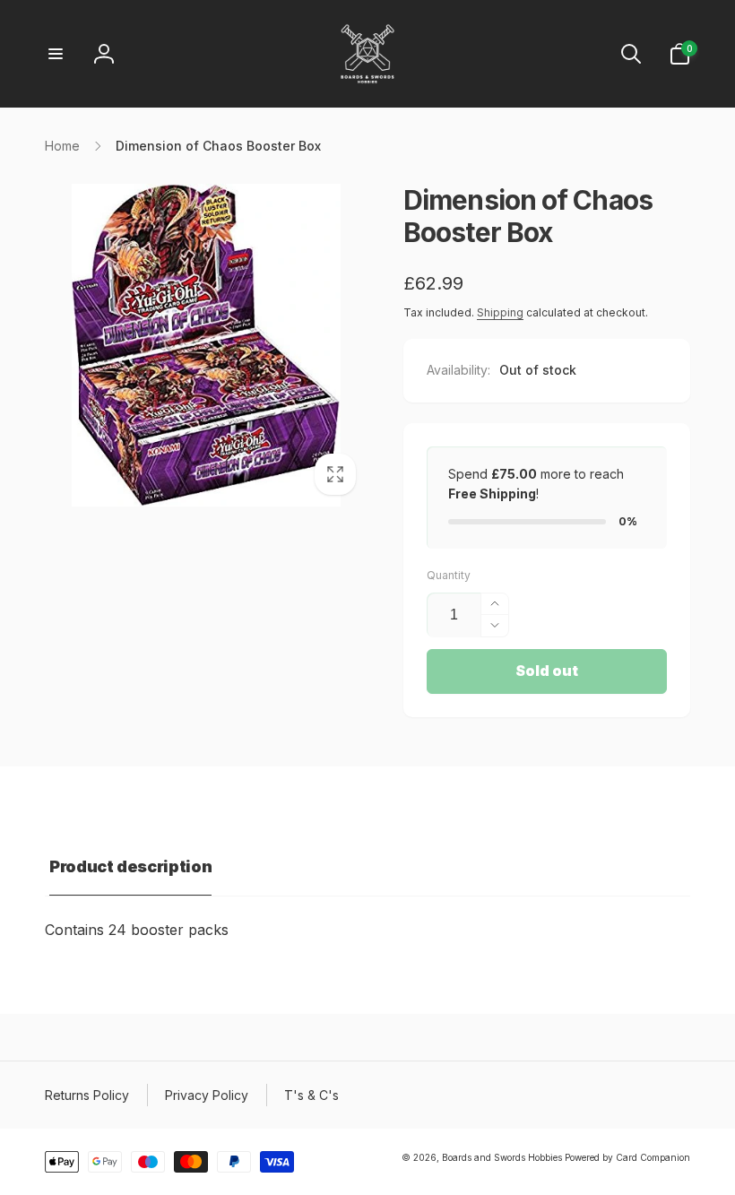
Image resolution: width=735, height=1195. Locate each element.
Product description (130, 866)
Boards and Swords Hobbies (502, 1157)
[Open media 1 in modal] (206, 345)
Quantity (449, 575)
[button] (55, 54)
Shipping (500, 312)
